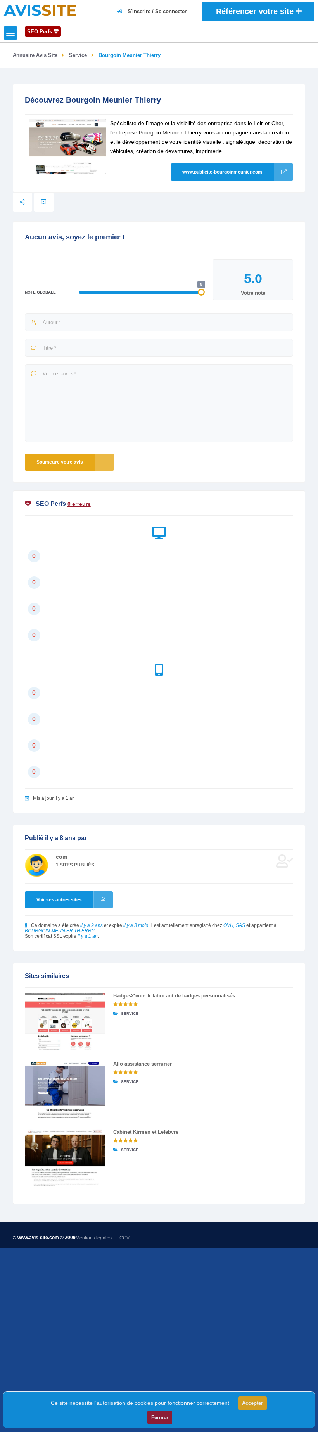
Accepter (252, 1403)
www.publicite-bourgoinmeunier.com (222, 172)
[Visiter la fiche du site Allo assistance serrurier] (65, 1090)
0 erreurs (79, 504)
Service (78, 55)
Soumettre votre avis (59, 462)
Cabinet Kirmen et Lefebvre (145, 1132)
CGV (124, 1238)
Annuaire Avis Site (35, 55)
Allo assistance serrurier (142, 1064)
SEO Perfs (40, 31)
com (61, 857)
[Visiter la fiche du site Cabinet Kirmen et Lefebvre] (65, 1158)
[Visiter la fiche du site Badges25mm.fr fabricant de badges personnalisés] (65, 1021)
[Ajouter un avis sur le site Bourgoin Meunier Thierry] (44, 202)
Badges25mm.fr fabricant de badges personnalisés (174, 996)
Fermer (159, 1417)
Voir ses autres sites (59, 900)
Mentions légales (94, 1238)
